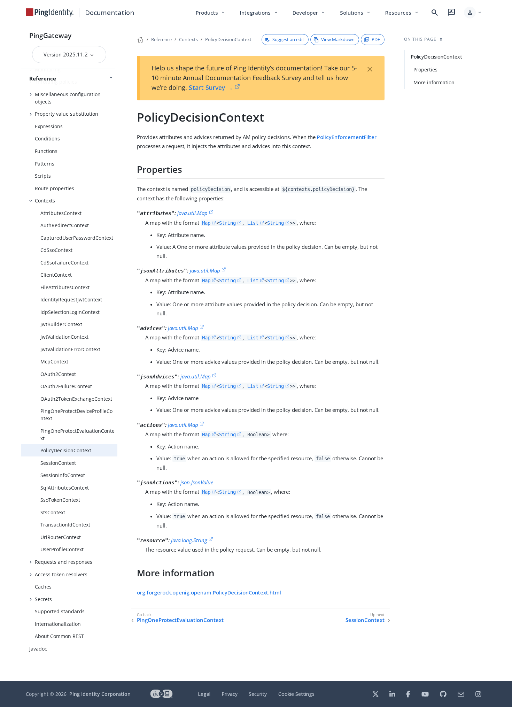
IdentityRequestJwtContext (71, 299)
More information (434, 82)
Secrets (43, 599)
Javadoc (38, 648)
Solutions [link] (355, 12)
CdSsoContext (56, 250)
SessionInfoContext (62, 475)
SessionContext (58, 463)
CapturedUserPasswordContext (76, 238)
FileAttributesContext (65, 287)
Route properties (54, 188)
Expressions (49, 126)
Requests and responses (63, 562)
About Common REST (59, 636)
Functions (46, 151)
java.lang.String (189, 540)
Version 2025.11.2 (66, 54)
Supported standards (60, 611)
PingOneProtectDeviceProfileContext (76, 415)
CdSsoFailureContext (64, 262)
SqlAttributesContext (64, 487)
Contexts (45, 200)
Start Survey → (211, 87)
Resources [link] (402, 12)
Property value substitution (66, 113)
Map (206, 223)
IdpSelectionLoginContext (70, 312)
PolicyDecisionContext (65, 450)
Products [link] (211, 12)
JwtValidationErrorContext (70, 349)
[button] (473, 12)
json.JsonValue (196, 482)
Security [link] (258, 694)
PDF (376, 39)
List (252, 223)
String (227, 223)
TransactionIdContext (65, 524)
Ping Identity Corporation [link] (100, 694)
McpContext (54, 361)
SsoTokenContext (60, 500)
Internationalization (58, 624)
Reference (161, 39)
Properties (425, 69)
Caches (43, 586)
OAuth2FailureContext (66, 386)
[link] (50, 12)
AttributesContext (61, 213)
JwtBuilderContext (61, 324)
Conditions (47, 138)
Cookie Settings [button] (296, 694)
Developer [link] (309, 12)
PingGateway (50, 35)
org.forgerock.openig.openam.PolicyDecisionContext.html (209, 592)
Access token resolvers (61, 574)
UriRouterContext (60, 537)
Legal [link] (204, 694)
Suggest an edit (288, 39)
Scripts (43, 175)
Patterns (44, 163)
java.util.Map (192, 212)
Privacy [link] (230, 694)
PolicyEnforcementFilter (347, 136)
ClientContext (56, 274)
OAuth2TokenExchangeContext (76, 398)
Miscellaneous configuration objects (68, 98)
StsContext (52, 512)
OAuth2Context (58, 374)
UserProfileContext (62, 549)
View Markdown (338, 39)
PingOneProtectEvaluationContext (77, 434)
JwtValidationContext (64, 336)
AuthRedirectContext (64, 225)
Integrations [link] (259, 12)
